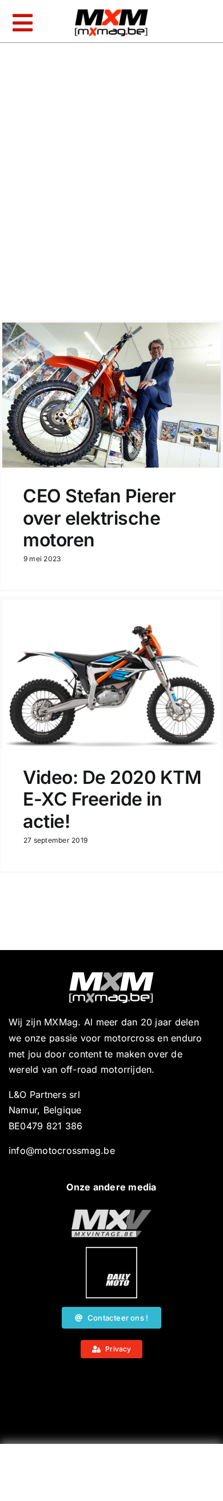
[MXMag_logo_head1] (111, 12)
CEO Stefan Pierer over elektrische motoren (99, 518)
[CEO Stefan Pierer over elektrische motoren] (111, 395)
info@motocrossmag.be (62, 1150)
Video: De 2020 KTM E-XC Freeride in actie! (112, 799)
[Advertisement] (111, 1475)
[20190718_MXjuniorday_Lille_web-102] (111, 1251)
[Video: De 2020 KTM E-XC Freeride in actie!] (111, 674)
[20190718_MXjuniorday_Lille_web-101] (111, 1214)
